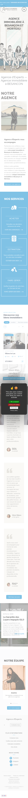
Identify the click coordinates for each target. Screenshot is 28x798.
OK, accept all (14, 401)
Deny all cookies (14, 404)
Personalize (14, 407)
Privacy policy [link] (14, 410)
